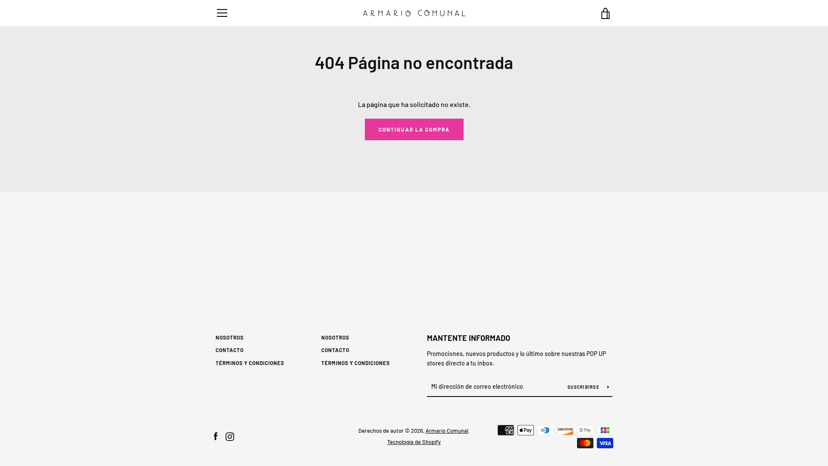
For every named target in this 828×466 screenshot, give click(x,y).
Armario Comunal (447, 430)
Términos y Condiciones (250, 363)
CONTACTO (230, 350)
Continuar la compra (414, 129)
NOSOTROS (230, 337)
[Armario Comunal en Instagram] (230, 435)
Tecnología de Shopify (414, 441)
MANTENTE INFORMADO (468, 338)
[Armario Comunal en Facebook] (215, 435)
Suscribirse (584, 387)
